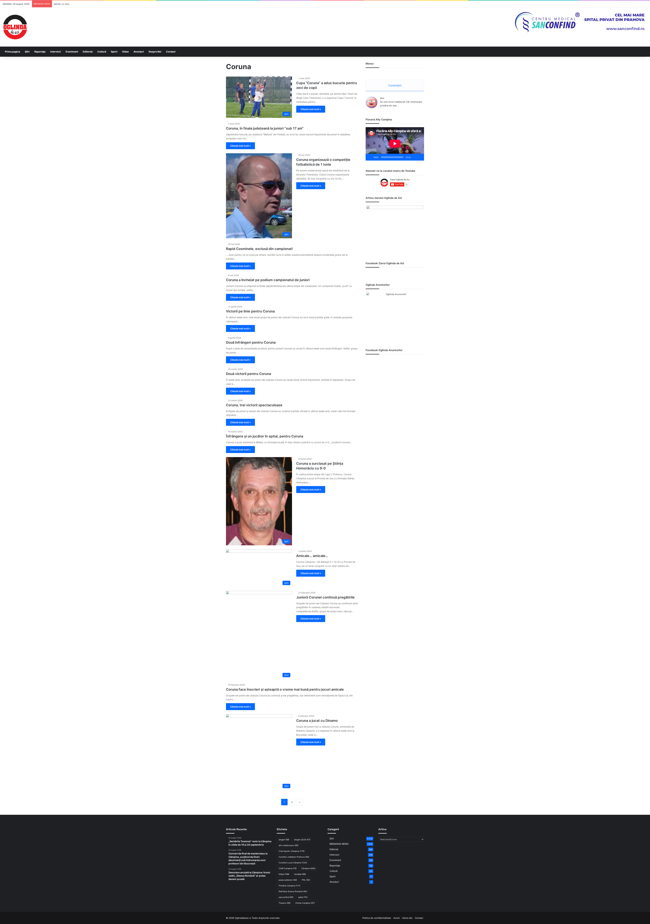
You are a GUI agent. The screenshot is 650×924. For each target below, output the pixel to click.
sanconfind (286, 897)
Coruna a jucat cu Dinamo (317, 721)
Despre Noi (155, 51)
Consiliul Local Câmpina (293, 862)
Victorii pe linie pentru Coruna (250, 311)
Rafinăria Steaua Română (293, 891)
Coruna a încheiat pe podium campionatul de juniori (268, 280)
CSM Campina (288, 868)
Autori (396, 918)
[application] (395, 144)
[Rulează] (370, 157)
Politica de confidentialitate (376, 918)
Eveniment (72, 51)
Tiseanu (284, 903)
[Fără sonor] (414, 157)
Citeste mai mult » (310, 109)
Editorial (88, 51)
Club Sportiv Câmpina (292, 851)
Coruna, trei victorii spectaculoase (254, 405)
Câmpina (308, 868)
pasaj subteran (288, 880)
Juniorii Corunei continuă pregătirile (325, 597)
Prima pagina (12, 51)
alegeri (284, 839)
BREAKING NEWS (339, 844)
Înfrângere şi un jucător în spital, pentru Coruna (264, 436)
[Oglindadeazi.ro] (15, 27)
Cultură (101, 51)
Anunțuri (139, 51)
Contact (170, 51)
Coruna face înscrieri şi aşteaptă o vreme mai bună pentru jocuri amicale (285, 689)
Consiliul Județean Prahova (294, 857)
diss (382, 98)
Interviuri (55, 51)
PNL (306, 880)
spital (303, 897)
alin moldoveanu (288, 845)
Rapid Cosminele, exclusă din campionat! (259, 249)
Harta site (407, 918)
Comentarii (395, 85)
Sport (114, 51)
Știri (27, 51)
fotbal (284, 874)
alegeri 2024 (302, 839)
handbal (300, 874)
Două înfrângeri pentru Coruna (251, 342)
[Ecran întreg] (419, 157)
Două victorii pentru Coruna (248, 374)
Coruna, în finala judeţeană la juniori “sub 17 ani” (265, 128)
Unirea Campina (305, 903)
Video (125, 51)
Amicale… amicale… (312, 556)
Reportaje (40, 51)
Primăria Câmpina (289, 885)
